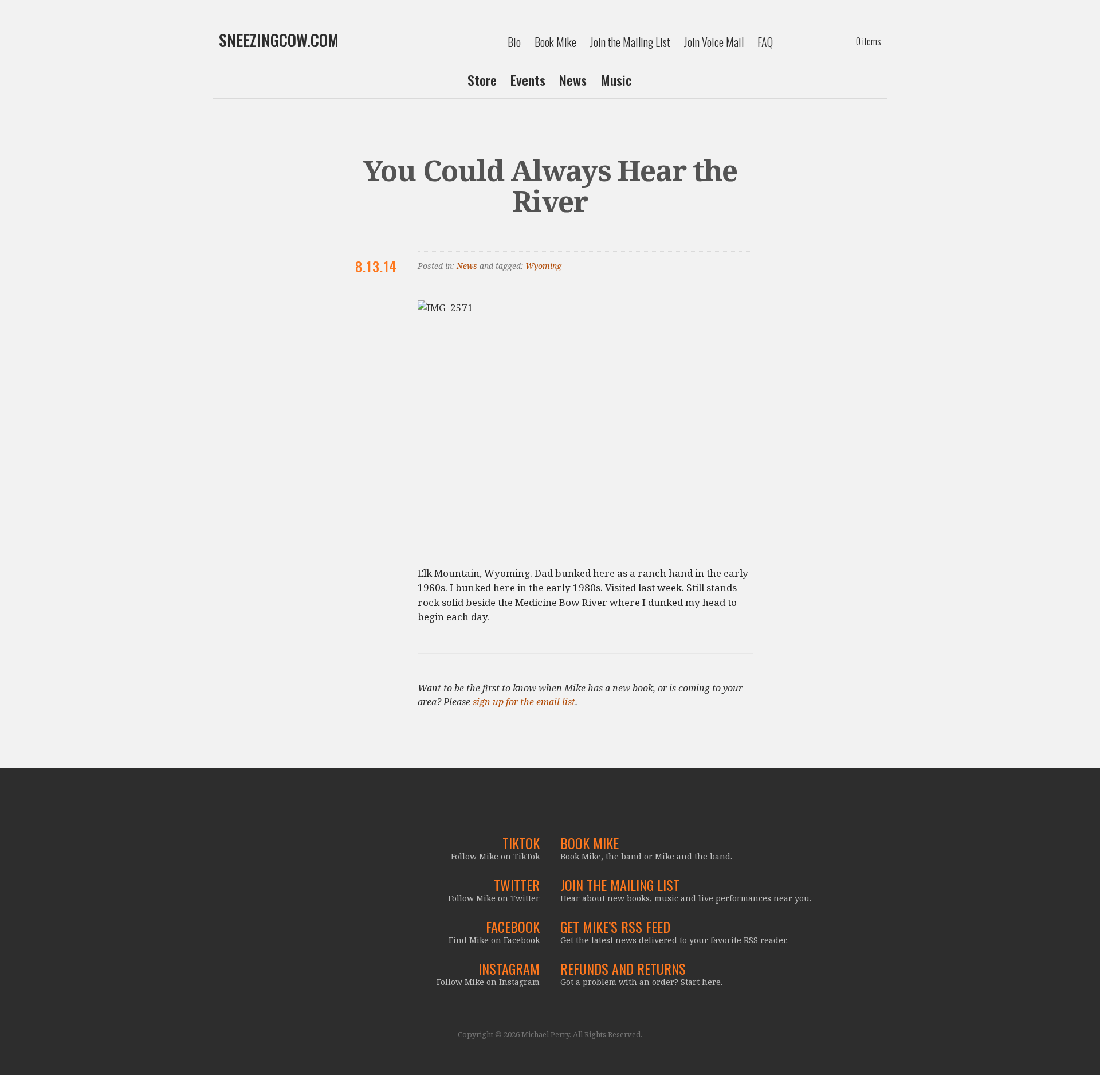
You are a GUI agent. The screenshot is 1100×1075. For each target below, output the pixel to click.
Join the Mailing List (630, 41)
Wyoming (543, 265)
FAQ (765, 41)
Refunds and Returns (623, 968)
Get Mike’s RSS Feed (615, 926)
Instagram (509, 968)
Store (482, 79)
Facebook (513, 926)
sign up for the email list (524, 701)
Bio (514, 41)
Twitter (517, 884)
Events (527, 79)
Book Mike (555, 41)
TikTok (521, 842)
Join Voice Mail (714, 41)
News (573, 79)
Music (616, 79)
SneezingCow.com (279, 40)
